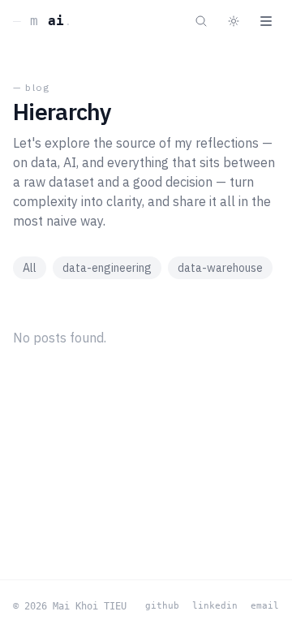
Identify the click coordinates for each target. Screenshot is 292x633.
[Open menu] (266, 21)
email (265, 606)
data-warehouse (220, 268)
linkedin (215, 606)
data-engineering (107, 268)
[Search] (201, 21)
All (29, 268)
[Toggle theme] (234, 21)
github (162, 606)
